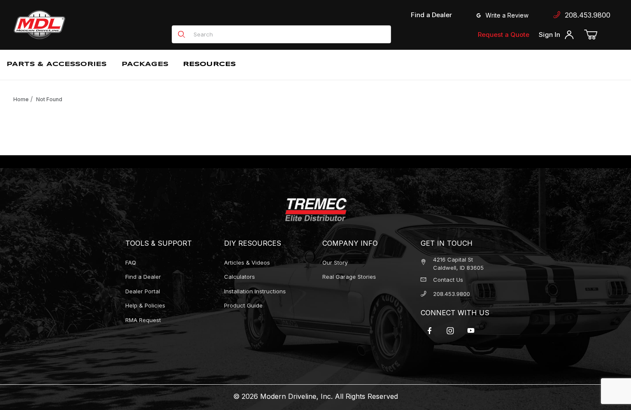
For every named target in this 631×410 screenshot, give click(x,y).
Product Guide (243, 305)
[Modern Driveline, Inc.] (78, 24)
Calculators (239, 276)
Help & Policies (145, 305)
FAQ (130, 262)
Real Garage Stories (349, 276)
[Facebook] (430, 331)
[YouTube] (471, 331)
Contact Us (448, 279)
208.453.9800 (585, 15)
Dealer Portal (142, 291)
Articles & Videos (247, 262)
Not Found (49, 99)
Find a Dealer (431, 15)
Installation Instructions (255, 291)
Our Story (335, 262)
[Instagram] (450, 331)
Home (21, 99)
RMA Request (143, 320)
